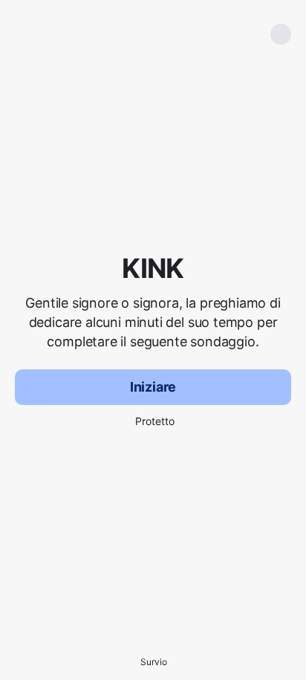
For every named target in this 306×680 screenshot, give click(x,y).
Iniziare (153, 387)
